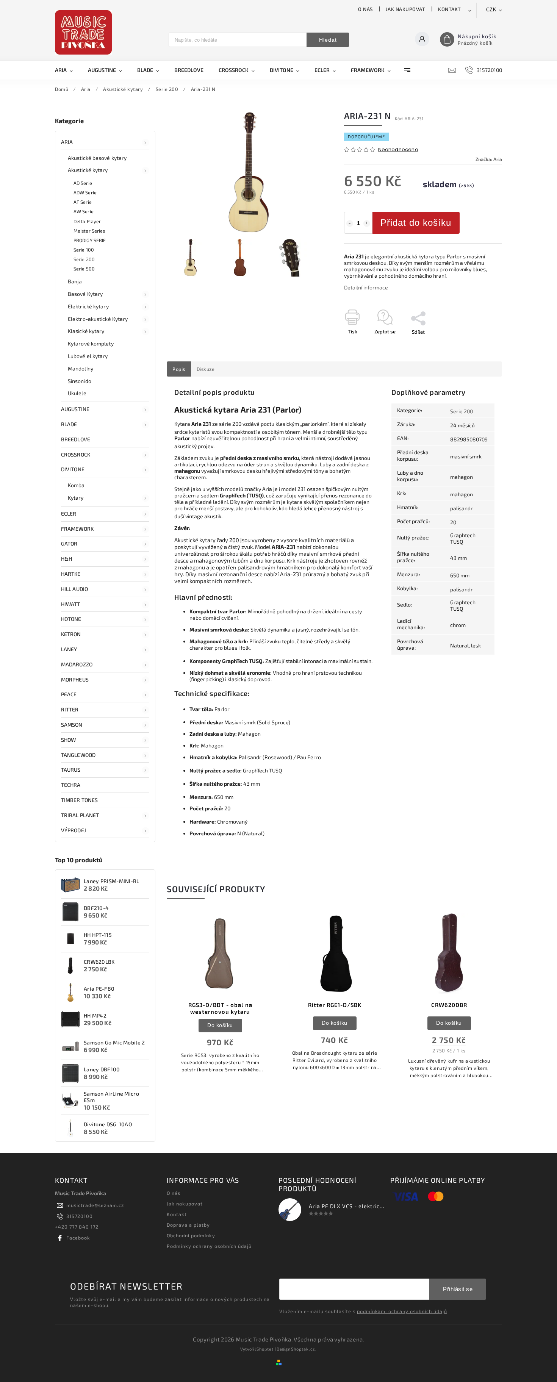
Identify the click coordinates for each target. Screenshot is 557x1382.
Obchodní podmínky (191, 1235)
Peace (69, 694)
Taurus (71, 769)
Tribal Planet (80, 815)
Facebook (78, 1238)
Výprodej (73, 830)
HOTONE (71, 619)
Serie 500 (84, 269)
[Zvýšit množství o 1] (366, 223)
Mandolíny (80, 368)
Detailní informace (366, 287)
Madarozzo (76, 664)
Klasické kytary (86, 331)
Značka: (489, 159)
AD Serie (83, 183)
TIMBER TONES (79, 800)
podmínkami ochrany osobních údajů (402, 1311)
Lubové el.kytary (88, 356)
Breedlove (75, 439)
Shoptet (265, 1348)
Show (68, 739)
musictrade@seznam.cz (95, 1205)
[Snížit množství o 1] (349, 223)
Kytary (76, 497)
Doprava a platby (188, 1225)
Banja (75, 281)
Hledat (328, 40)
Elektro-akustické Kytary (98, 319)
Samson (72, 724)
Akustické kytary (88, 170)
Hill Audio (74, 589)
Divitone (72, 469)
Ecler (69, 513)
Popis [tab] (178, 369)
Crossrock (75, 454)
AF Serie (83, 202)
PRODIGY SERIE (90, 240)
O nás (365, 9)
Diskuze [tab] (206, 369)
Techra (71, 785)
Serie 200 (84, 259)
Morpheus (75, 679)
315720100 (79, 1216)
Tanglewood (78, 755)
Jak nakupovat (406, 9)
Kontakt (449, 9)
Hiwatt (70, 604)
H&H (66, 558)
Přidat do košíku (415, 222)
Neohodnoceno (398, 149)
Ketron (71, 634)
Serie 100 (84, 250)
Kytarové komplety (91, 343)
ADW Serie (85, 192)
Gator (69, 543)
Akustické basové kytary (97, 158)
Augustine (75, 409)
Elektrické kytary (88, 306)
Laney (69, 649)
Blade (69, 424)
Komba (76, 485)
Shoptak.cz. (304, 1348)
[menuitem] (67, 70)
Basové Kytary (85, 294)
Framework (77, 528)
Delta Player (87, 221)
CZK (491, 10)
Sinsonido (79, 381)
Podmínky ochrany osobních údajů (209, 1246)
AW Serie (84, 211)
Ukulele (77, 393)
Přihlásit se (458, 1289)
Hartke (71, 574)
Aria (67, 142)
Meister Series (89, 231)
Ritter (70, 709)
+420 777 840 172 (77, 1227)
